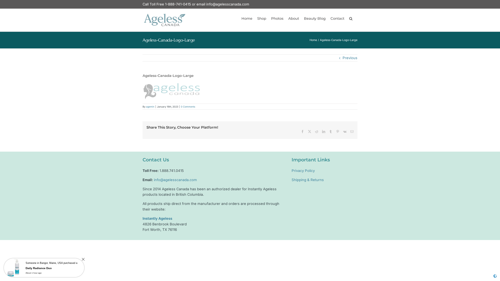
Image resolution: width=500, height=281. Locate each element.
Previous (350, 58)
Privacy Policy (303, 171)
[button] (351, 18)
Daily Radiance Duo (39, 268)
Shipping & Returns (308, 180)
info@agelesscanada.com (227, 4)
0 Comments (188, 106)
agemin (150, 106)
